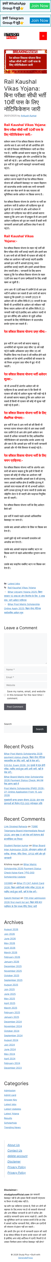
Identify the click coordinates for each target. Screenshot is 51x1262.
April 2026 (9, 947)
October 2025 (11, 975)
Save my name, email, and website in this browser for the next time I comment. (26, 695)
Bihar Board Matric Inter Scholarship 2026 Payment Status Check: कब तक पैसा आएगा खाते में (23, 780)
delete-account (17, 1156)
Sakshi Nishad (12, 898)
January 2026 (11, 961)
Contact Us (14, 1150)
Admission (10, 1090)
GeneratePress (25, 1257)
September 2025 (13, 980)
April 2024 (9, 1058)
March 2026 (10, 952)
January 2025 (11, 1017)
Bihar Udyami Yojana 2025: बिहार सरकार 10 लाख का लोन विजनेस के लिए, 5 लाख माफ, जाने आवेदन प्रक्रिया (24, 596)
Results (8, 1118)
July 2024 (9, 1044)
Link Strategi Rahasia (15, 826)
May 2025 (9, 998)
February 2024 (12, 1063)
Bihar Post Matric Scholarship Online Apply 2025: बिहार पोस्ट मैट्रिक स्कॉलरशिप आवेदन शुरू (22, 608)
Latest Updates (12, 1109)
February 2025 (12, 1012)
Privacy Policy (16, 1167)
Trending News (12, 1127)
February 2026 (12, 957)
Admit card (10, 1095)
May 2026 (9, 943)
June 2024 (10, 1049)
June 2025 (10, 994)
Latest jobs (14, 583)
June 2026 (10, 938)
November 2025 (13, 971)
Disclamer (14, 1161)
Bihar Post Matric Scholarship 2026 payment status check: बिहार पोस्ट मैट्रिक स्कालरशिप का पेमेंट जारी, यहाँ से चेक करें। (24, 757)
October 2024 (11, 1031)
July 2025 (9, 989)
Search (8, 724)
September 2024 (13, 1035)
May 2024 (9, 1054)
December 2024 (13, 1021)
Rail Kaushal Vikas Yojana (22, 587)
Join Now (39, 5)
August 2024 (11, 1040)
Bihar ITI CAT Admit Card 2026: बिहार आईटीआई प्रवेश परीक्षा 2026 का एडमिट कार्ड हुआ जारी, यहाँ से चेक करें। (24, 887)
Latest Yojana (11, 1113)
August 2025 (11, 984)
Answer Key (10, 1099)
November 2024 (13, 1026)
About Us (13, 1145)
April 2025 (9, 1003)
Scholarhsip (10, 1122)
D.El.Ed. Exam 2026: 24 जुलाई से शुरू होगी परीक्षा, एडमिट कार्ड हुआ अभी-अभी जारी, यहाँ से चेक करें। (24, 769)
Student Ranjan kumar (16, 845)
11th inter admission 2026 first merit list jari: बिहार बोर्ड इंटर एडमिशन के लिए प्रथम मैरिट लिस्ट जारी (25, 902)
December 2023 (13, 1068)
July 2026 (9, 934)
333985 (8, 883)
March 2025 (10, 1008)
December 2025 (13, 966)
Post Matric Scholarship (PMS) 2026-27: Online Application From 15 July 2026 (24, 792)
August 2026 (11, 929)
